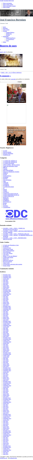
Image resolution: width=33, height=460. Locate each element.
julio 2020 (5, 328)
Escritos (5, 31)
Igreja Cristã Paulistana (8, 250)
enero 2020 (6, 336)
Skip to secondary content (9, 6)
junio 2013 (5, 439)
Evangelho (5, 177)
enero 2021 (6, 320)
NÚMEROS (6, 200)
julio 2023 (5, 280)
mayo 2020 (6, 331)
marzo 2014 (6, 426)
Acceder (5, 150)
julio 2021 (5, 311)
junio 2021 (5, 313)
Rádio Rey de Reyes (8, 260)
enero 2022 (6, 305)
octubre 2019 (6, 340)
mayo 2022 (6, 299)
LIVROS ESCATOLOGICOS (10, 193)
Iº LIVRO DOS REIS (8, 186)
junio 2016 (5, 389)
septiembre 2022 (7, 294)
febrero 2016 (6, 395)
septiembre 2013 (7, 435)
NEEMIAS (6, 199)
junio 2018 (5, 359)
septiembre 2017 (7, 370)
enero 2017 (6, 380)
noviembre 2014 (7, 415)
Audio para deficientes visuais (10, 166)
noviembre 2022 (7, 291)
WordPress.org (6, 154)
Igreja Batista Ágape (8, 249)
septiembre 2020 (7, 325)
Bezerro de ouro (8, 45)
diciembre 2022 (7, 289)
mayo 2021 (6, 314)
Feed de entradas (7, 152)
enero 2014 (6, 429)
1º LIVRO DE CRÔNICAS (10, 160)
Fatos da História (7, 180)
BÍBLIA (5, 167)
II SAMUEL (6, 185)
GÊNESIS (5, 182)
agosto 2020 (6, 326)
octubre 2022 (6, 292)
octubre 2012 (6, 448)
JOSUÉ (5, 189)
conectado (13, 79)
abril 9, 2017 (3, 52)
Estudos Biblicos (10, 32)
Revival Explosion (7, 261)
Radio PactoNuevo (10, 38)
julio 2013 (5, 437)
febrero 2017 (6, 378)
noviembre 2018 (7, 354)
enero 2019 (6, 351)
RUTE (4, 204)
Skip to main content (8, 4)
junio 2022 (5, 298)
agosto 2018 (6, 357)
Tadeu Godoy (6, 263)
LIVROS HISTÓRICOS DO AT (11, 195)
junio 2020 (5, 329)
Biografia (5, 28)
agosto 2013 (6, 436)
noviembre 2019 (7, 339)
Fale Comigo (6, 29)
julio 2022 (5, 296)
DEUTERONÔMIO (8, 170)
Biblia (4, 42)
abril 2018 (5, 362)
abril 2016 (5, 392)
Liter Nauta (6, 254)
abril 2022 (5, 300)
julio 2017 (5, 373)
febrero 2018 (6, 365)
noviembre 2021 (7, 307)
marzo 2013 (6, 443)
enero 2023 (6, 288)
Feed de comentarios (8, 153)
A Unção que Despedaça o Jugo (11, 245)
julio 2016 (5, 388)
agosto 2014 (6, 420)
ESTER (5, 174)
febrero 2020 (6, 335)
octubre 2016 (6, 384)
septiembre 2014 (7, 418)
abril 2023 (5, 284)
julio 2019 (5, 344)
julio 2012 (5, 452)
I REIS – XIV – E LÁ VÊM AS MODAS (11, 72)
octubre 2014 (6, 417)
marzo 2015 (6, 410)
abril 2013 (5, 441)
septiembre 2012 (7, 450)
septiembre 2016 (7, 385)
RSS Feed (11, 0)
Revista (8, 35)
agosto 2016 (6, 387)
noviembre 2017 (7, 369)
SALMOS (5, 206)
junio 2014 (5, 422)
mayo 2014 (6, 424)
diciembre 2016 (7, 381)
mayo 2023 (6, 283)
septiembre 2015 (7, 402)
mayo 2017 (6, 374)
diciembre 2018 (7, 352)
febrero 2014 (6, 428)
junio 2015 (5, 406)
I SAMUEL (6, 184)
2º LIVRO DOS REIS (8, 163)
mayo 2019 (6, 347)
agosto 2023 (6, 278)
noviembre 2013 (7, 432)
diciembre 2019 (7, 337)
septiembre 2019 (7, 341)
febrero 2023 (6, 287)
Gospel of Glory (7, 248)
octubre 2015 (6, 400)
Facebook (6, 0)
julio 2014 (5, 421)
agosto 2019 (6, 343)
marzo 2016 (6, 394)
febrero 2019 (6, 350)
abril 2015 (5, 409)
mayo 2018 (6, 361)
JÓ (3, 188)
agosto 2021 (6, 310)
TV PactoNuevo (10, 39)
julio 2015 (5, 404)
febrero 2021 (6, 318)
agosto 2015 (6, 403)
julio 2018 (5, 358)
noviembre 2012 (7, 447)
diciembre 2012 (7, 446)
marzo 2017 (6, 377)
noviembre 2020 (7, 322)
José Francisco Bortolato (13, 19)
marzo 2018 (6, 363)
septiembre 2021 (7, 309)
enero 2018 (6, 366)
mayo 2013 (6, 440)
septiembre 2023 (7, 277)
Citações (5, 169)
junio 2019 (5, 346)
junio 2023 (5, 281)
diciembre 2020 (7, 321)
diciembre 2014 (7, 414)
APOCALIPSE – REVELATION (11, 165)
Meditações (9, 33)
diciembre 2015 (7, 398)
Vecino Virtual (6, 265)
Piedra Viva (6, 258)
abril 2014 (5, 425)
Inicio (4, 27)
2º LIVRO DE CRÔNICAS (10, 162)
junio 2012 (5, 454)
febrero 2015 (6, 411)
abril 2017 (5, 376)
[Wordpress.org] (12, 458)
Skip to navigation (7, 3)
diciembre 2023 (7, 274)
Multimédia (6, 36)
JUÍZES (5, 191)
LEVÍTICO (6, 192)
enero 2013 (6, 444)
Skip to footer (6, 7)
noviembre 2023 (7, 276)
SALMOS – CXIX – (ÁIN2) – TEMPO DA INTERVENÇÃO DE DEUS (14, 229)
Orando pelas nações (8, 257)
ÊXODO (5, 178)
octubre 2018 (6, 355)
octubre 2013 (6, 433)
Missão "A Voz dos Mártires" (10, 256)
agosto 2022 (6, 295)
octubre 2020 (6, 324)
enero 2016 (6, 396)
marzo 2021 (6, 317)
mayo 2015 (6, 407)
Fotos (7, 40)
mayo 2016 (6, 391)
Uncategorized (6, 207)
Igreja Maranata (7, 252)
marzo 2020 (6, 333)
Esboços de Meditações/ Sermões (11, 171)
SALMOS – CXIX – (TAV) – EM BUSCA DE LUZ (16, 233)
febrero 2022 (6, 303)
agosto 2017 (6, 372)
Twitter (1, 0)
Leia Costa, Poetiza (7, 253)
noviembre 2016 (7, 383)
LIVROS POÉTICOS (8, 196)
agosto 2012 (6, 451)
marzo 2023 (6, 285)
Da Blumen (6, 246)
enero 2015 (6, 413)
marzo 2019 (6, 348)
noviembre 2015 (7, 399)
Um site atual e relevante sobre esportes (12, 264)
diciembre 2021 (7, 306)
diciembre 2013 (7, 430)
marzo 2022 (6, 302)
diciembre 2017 (7, 367)
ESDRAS (5, 173)
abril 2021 (5, 315)
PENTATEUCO (7, 202)
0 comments (4, 76)
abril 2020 (5, 332)
